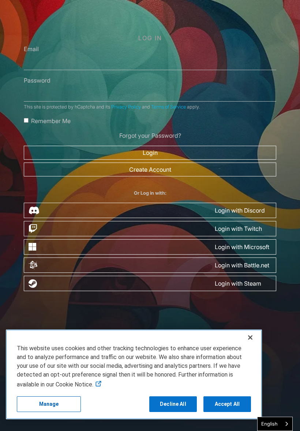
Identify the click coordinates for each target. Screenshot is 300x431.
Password (37, 80)
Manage (49, 404)
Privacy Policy (126, 107)
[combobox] (275, 424)
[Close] (250, 337)
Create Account (150, 169)
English (269, 424)
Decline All (173, 404)
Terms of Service (168, 107)
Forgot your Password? (150, 135)
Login (150, 152)
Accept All (227, 404)
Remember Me (51, 121)
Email (31, 49)
